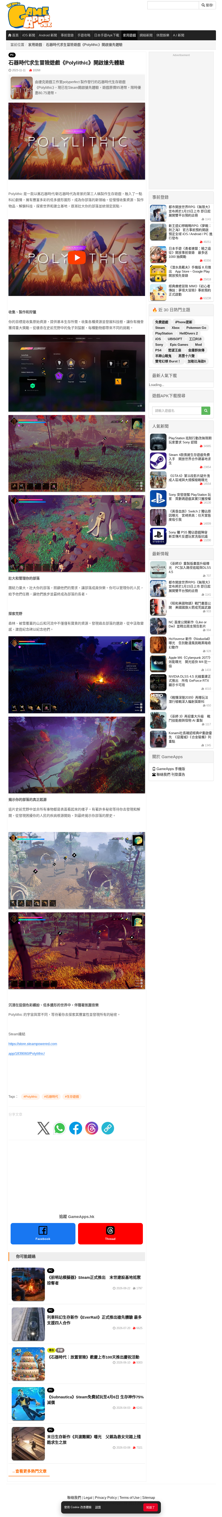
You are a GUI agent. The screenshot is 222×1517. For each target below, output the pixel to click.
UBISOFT (175, 339)
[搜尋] (205, 411)
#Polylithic (30, 1096)
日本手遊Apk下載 (106, 35)
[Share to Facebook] (75, 1128)
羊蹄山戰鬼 (163, 356)
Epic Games (179, 344)
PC (12, 55)
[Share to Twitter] (43, 1128)
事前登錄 (67, 35)
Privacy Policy (106, 1497)
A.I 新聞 (178, 35)
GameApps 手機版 (170, 769)
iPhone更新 (183, 322)
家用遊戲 (129, 35)
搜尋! (209, 5)
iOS (158, 339)
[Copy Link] (107, 1128)
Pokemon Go (196, 328)
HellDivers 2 (189, 333)
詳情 (98, 1507)
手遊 (60, 1350)
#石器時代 (51, 1096)
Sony (159, 344)
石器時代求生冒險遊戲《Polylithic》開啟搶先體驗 (84, 45)
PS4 (158, 350)
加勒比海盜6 (197, 361)
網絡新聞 (146, 35)
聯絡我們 (74, 1497)
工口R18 (195, 339)
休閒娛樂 (162, 35)
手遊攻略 (83, 35)
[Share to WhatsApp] (59, 1128)
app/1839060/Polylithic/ (26, 1053)
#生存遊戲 (72, 1096)
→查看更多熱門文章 (29, 1471)
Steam (160, 328)
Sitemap (148, 1497)
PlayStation (164, 333)
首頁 (15, 35)
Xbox (176, 328)
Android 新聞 (48, 35)
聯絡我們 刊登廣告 (170, 774)
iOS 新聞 (28, 35)
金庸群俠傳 (196, 350)
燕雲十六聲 (186, 356)
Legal (88, 1497)
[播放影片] (77, 257)
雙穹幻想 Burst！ (168, 361)
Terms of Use (129, 1497)
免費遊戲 (162, 322)
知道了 (150, 1507)
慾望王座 (175, 350)
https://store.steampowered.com (32, 1044)
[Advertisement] (76, 1175)
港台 (51, 1350)
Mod (198, 344)
